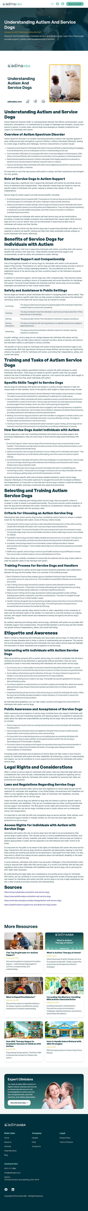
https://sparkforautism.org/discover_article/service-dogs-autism (30, 905)
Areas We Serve (10, 1151)
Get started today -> (19, 1103)
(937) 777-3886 (10, 1168)
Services (7, 1146)
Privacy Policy (65, 1138)
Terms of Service (66, 1142)
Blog (6, 1155)
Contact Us (36, 1146)
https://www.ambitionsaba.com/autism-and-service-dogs (27, 896)
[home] (13, 4)
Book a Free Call (75, 4)
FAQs (34, 1142)
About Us (7, 1142)
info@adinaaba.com (12, 1173)
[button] (52, 3)
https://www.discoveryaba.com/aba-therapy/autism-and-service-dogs (32, 900)
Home (6, 1138)
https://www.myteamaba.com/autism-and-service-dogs (26, 892)
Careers (35, 1138)
